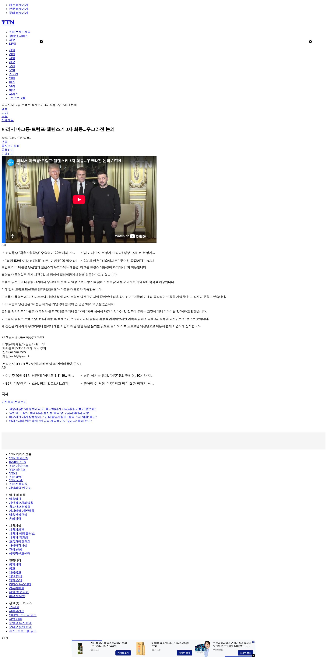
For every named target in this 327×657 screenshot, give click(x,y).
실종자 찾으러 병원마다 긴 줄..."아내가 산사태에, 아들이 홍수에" (52, 409)
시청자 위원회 (18, 537)
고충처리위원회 (19, 541)
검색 (5, 108)
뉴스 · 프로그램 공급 (23, 631)
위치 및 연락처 (19, 592)
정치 (12, 50)
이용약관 (15, 498)
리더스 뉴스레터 (20, 584)
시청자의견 (16, 529)
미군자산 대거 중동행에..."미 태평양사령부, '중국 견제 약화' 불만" (53, 416)
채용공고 (15, 572)
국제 (12, 66)
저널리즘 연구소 (20, 487)
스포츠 (13, 74)
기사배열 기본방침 (21, 510)
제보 (12, 39)
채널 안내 (15, 576)
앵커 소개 (15, 580)
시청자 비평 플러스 (22, 533)
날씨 (12, 86)
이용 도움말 (17, 596)
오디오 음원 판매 (20, 627)
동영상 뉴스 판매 (20, 623)
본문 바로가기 (18, 8)
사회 (12, 58)
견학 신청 (15, 549)
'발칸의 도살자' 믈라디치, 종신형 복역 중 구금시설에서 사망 (49, 412)
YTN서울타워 (18, 483)
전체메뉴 (8, 120)
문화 (12, 70)
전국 (12, 62)
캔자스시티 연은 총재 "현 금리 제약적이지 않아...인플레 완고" (50, 420)
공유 (5, 116)
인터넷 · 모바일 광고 (23, 615)
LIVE (12, 43)
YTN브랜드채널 (20, 31)
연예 (12, 78)
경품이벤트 (16, 588)
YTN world (16, 480)
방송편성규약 (18, 514)
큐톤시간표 (16, 611)
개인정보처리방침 (21, 502)
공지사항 (15, 564)
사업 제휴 (15, 619)
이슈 (12, 90)
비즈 (12, 82)
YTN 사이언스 (18, 465)
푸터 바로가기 (18, 12)
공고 (12, 568)
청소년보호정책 (19, 506)
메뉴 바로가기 (18, 4)
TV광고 (14, 607)
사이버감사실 (18, 545)
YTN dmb (15, 476)
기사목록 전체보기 (14, 402)
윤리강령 (15, 518)
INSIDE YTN (17, 462)
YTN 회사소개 (18, 458)
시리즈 (13, 94)
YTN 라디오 (17, 469)
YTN (8, 22)
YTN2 (13, 473)
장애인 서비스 (18, 35)
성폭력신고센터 (19, 553)
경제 (12, 54)
